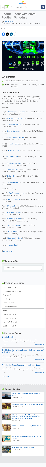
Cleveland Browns (15, 124)
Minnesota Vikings (14, 225)
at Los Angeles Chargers (16, 112)
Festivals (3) (7, 295)
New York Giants (12, 156)
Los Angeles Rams (13, 182)
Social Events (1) (8, 303)
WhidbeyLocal (10, 22)
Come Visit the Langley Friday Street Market (26, 426)
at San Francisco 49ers (15, 193)
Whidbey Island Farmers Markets (23, 447)
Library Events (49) (9, 287)
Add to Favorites (8, 29)
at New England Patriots (15, 137)
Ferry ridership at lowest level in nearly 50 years (26, 394)
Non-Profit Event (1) (10, 322)
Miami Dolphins (13, 144)
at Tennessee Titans (14, 118)
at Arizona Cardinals (14, 212)
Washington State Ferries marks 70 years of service (26, 437)
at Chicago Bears (14, 231)
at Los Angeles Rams (14, 238)
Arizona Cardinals (14, 199)
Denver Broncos (13, 131)
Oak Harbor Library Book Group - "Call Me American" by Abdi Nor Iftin (23, 351)
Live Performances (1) (10, 306)
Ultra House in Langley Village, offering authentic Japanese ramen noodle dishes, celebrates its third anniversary (26, 416)
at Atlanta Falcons (13, 169)
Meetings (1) (7, 310)
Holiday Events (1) (9, 318)
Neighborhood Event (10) (12, 291)
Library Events (39, 344)
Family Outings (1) (9, 314)
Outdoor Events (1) (9, 326)
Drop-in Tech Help (9, 337)
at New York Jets (12, 206)
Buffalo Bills (11, 176)
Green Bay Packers (14, 219)
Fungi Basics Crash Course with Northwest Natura (21, 365)
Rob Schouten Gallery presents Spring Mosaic (27, 404)
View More (5, 376)
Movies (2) (6, 299)
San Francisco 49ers (14, 163)
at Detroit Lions (13, 150)
